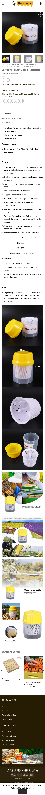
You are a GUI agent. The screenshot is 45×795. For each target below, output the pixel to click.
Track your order (8, 744)
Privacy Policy (7, 719)
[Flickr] (33, 770)
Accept (22, 791)
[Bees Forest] (22, 4)
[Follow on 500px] (36, 770)
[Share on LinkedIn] (23, 101)
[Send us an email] (26, 770)
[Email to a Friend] (15, 101)
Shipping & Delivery (9, 740)
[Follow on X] (19, 770)
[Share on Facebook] (7, 101)
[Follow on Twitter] (22, 770)
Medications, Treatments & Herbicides (17, 66)
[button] (3, 3)
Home (4, 65)
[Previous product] (8, 80)
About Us (5, 707)
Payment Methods (9, 736)
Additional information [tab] (12, 118)
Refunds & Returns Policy (11, 732)
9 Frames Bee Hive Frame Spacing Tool (32, 683)
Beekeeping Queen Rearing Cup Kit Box (11, 680)
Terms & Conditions (9, 715)
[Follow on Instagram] (12, 770)
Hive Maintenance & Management (22, 65)
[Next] (40, 32)
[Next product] (3, 80)
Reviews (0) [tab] (6, 123)
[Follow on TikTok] (15, 770)
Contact (5, 711)
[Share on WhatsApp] (3, 101)
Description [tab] (6, 114)
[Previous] (5, 32)
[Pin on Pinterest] (19, 101)
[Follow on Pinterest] (29, 770)
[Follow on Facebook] (8, 770)
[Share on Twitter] (11, 101)
